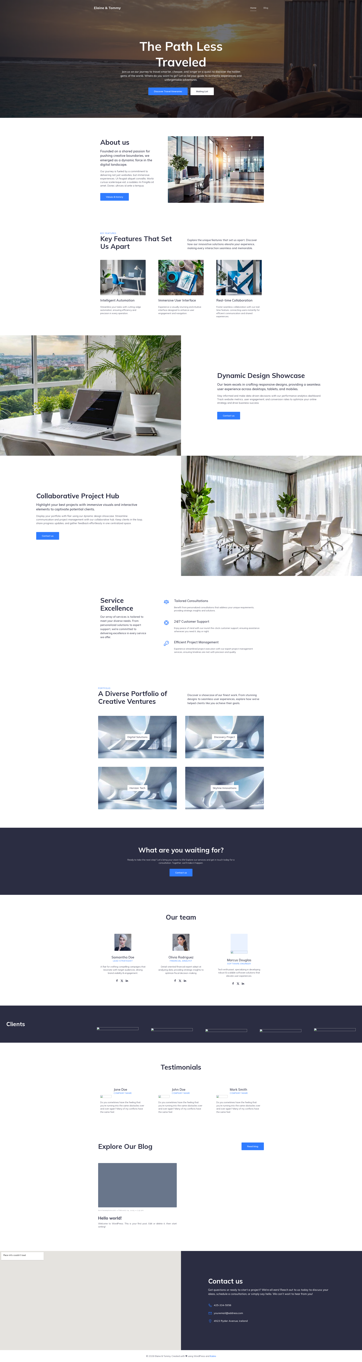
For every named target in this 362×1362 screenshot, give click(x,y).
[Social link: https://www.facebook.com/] (118, 980)
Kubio (213, 1356)
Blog (265, 7)
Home (253, 7)
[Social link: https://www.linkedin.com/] (127, 980)
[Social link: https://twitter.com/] (122, 980)
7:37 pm (140, 1210)
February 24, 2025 (126, 1210)
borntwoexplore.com (107, 1210)
